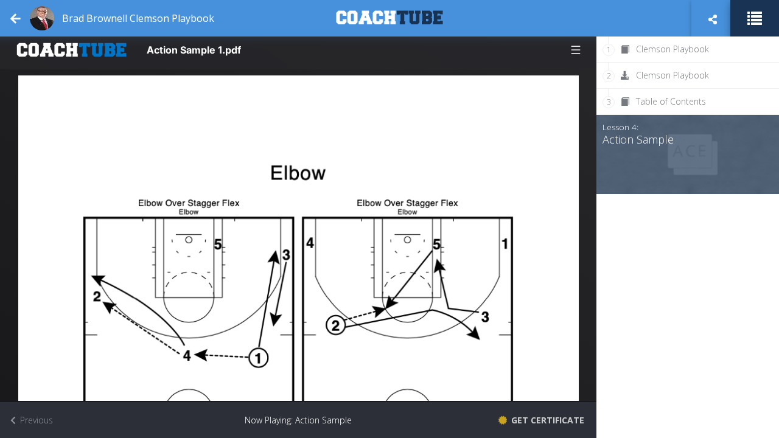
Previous (35, 420)
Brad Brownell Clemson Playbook (138, 18)
